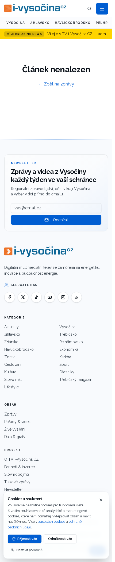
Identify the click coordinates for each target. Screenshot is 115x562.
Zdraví (9, 357)
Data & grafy (14, 437)
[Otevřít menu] (102, 9)
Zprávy (10, 414)
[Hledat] (89, 9)
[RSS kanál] (76, 297)
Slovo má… (13, 379)
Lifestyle (11, 387)
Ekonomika (68, 349)
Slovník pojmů (16, 474)
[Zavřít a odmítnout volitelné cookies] (101, 500)
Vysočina (15, 23)
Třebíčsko (68, 334)
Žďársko (11, 342)
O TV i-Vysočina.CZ (21, 459)
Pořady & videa (17, 422)
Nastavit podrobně (29, 550)
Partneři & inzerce (19, 467)
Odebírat (60, 220)
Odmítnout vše (60, 539)
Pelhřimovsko (71, 342)
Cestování (12, 364)
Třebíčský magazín (75, 379)
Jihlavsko (39, 23)
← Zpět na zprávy (56, 84)
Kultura (10, 372)
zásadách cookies (51, 522)
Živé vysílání (14, 429)
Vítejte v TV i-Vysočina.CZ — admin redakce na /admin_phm (77, 34)
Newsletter (13, 489)
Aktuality (11, 327)
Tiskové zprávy (17, 482)
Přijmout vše (27, 539)
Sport (64, 364)
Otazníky (66, 372)
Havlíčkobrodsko (72, 23)
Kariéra (65, 357)
